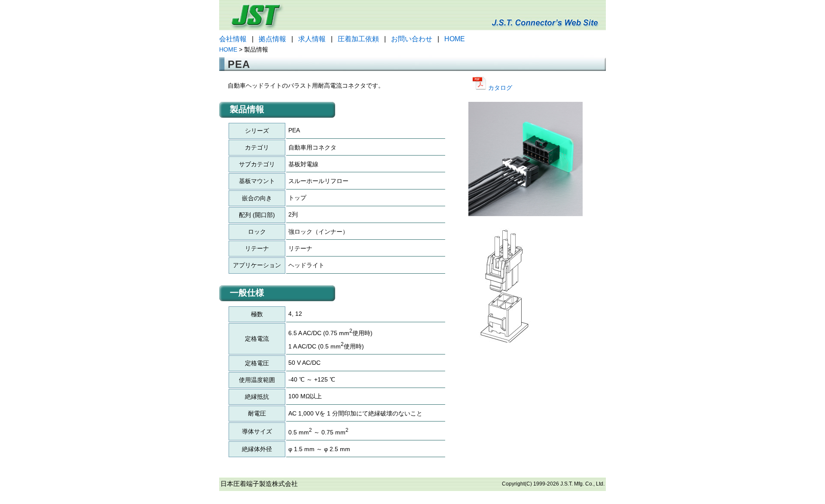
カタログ (499, 87)
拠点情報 (272, 39)
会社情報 (233, 39)
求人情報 (312, 39)
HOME (454, 39)
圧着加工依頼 (358, 39)
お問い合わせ (411, 39)
